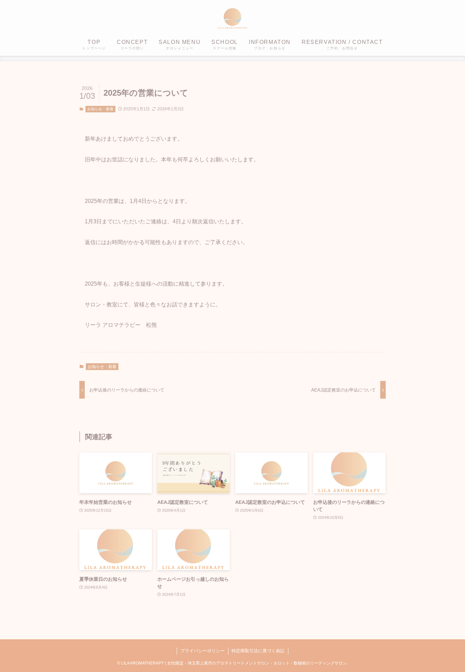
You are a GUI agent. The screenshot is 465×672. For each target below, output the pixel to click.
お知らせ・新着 (100, 109)
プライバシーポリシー (202, 650)
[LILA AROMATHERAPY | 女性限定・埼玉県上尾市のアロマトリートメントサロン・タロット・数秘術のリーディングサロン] (232, 18)
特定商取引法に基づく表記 (258, 650)
